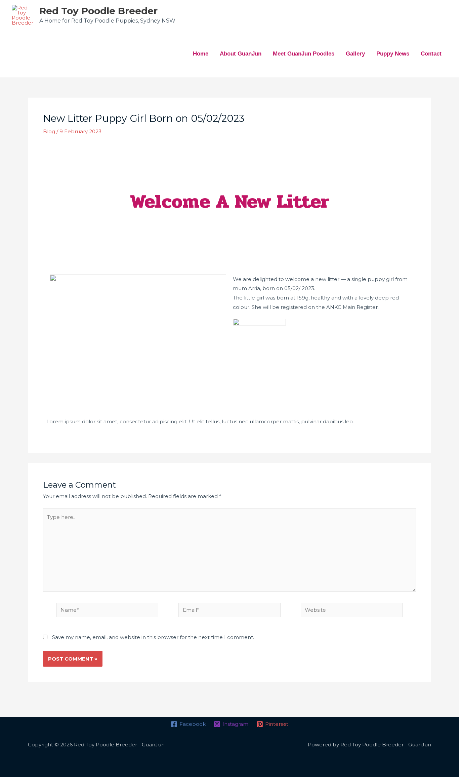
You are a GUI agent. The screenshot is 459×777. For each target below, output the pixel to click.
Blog (49, 131)
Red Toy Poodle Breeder (98, 10)
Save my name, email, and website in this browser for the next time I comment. (153, 637)
